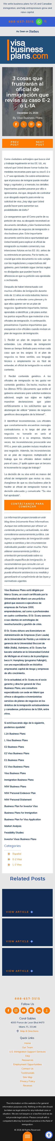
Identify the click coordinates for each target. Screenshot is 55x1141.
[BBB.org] (46, 1010)
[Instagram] (16, 1010)
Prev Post (15, 143)
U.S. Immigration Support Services (27, 1051)
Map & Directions (29, 1031)
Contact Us (27, 1068)
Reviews (27, 1085)
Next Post (40, 143)
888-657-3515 (21, 21)
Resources (27, 1060)
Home (27, 1043)
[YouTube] (23, 1010)
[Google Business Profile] (31, 1010)
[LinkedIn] (39, 1010)
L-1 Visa (17, 864)
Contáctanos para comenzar (27, 505)
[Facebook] (8, 1010)
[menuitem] (27, 1043)
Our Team (27, 1047)
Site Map (27, 1077)
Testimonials (27, 1072)
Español (17, 853)
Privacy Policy (27, 1081)
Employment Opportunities (27, 1064)
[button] (49, 1135)
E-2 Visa (17, 859)
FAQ (27, 1055)
